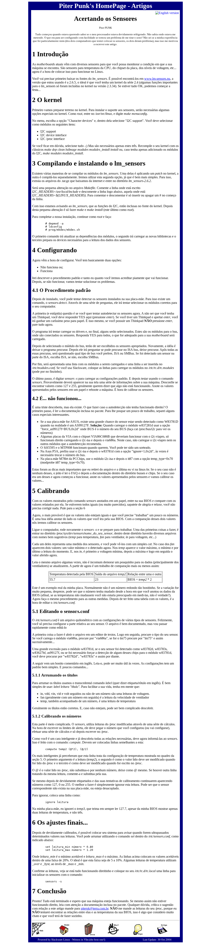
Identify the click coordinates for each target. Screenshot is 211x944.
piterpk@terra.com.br (94, 908)
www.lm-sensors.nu (157, 78)
